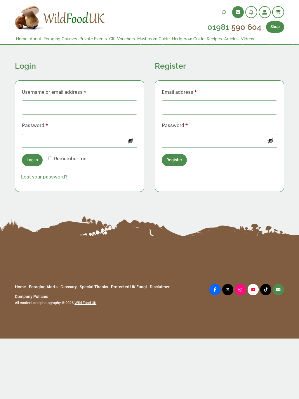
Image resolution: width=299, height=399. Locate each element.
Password (44, 125)
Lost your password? (44, 177)
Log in (32, 159)
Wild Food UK (85, 303)
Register (174, 159)
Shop (275, 26)
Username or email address (63, 92)
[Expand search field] (224, 12)
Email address (189, 92)
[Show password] (130, 141)
